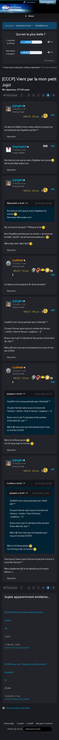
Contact (20, 723)
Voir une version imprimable (18, 708)
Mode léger (9, 723)
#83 (53, 189)
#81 (53, 115)
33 (6, 680)
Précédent (11, 95)
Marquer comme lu (44, 723)
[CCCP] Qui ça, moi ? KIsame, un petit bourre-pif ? (26, 664)
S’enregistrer (48, 2)
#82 (53, 146)
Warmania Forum (23, 25)
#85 (53, 310)
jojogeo (17, 106)
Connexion (30, 2)
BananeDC (25, 648)
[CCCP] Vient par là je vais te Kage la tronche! (24, 612)
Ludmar (8, 620)
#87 (53, 469)
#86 (53, 382)
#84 (53, 275)
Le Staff (30, 723)
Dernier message (12, 648)
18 (6, 628)
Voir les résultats (49, 67)
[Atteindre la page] (53, 95)
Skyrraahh (19, 147)
